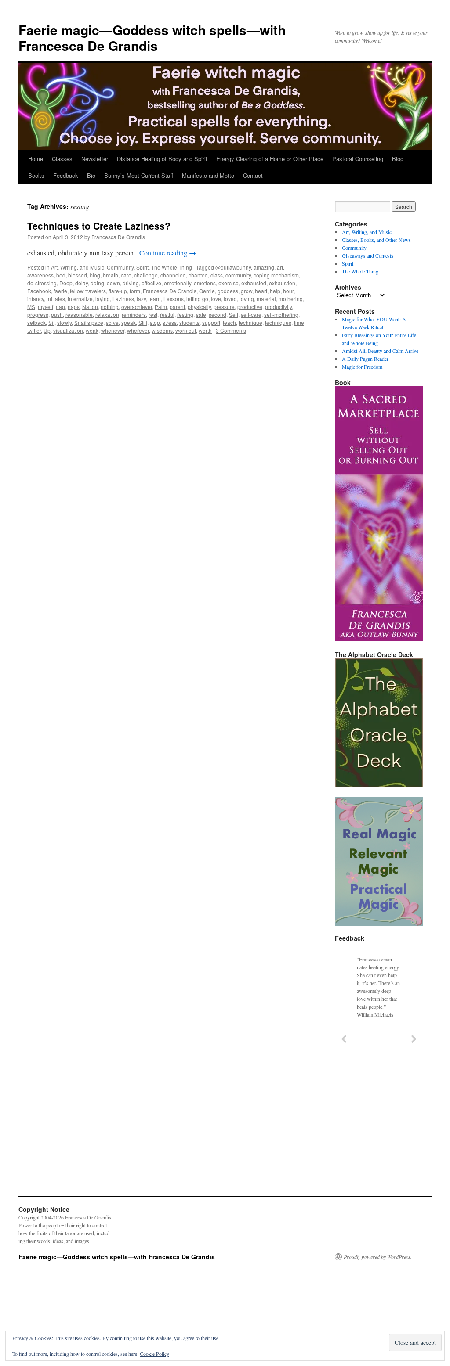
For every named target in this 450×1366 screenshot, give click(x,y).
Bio (91, 175)
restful (167, 314)
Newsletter (94, 159)
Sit (51, 322)
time (299, 322)
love (216, 298)
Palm (161, 306)
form (135, 291)
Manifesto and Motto (208, 175)
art (280, 267)
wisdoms (162, 330)
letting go (197, 298)
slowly (64, 322)
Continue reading (167, 252)
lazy (141, 298)
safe (201, 314)
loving (247, 298)
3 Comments (231, 330)
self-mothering (281, 314)
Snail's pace (88, 322)
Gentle (207, 291)
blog (95, 275)
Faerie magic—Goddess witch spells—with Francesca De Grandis (152, 37)
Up (47, 330)
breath (110, 275)
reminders (134, 314)
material (266, 298)
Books (36, 175)
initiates (56, 298)
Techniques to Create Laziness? (99, 225)
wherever (138, 330)
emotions (205, 283)
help (275, 291)
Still (142, 322)
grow (246, 291)
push (57, 314)
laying (102, 298)
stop (155, 322)
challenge (146, 275)
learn (155, 298)
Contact (253, 175)
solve (112, 322)
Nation (90, 306)
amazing (264, 267)
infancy (35, 298)
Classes (62, 159)
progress (37, 314)
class (216, 275)
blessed (77, 275)
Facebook (39, 291)
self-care (251, 314)
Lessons (173, 298)
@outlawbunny (233, 267)
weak (92, 330)
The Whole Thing (171, 267)
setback (36, 322)
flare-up (118, 291)
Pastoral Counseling (357, 159)
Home (35, 159)
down (113, 283)
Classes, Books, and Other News (376, 239)
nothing (110, 306)
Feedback (65, 175)
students (189, 322)
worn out (185, 330)
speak (128, 322)
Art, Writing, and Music (77, 267)
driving (131, 283)
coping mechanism (276, 275)
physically (199, 306)
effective (151, 283)
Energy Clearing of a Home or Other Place (269, 159)
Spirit (142, 267)
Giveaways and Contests (367, 255)
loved (230, 298)
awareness (40, 275)
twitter (34, 330)
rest (153, 314)
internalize (80, 298)
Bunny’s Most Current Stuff (138, 175)
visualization (68, 330)
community (238, 275)
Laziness (123, 298)
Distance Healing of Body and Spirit (162, 159)
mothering (291, 298)
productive (249, 306)
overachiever (136, 306)
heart (261, 291)
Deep (66, 283)
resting (185, 314)
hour (288, 291)
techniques (278, 322)
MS (31, 306)
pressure (224, 306)
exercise (228, 283)
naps (74, 306)
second (217, 314)
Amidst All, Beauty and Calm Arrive (380, 350)
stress (170, 322)
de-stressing (42, 283)
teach (229, 322)
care (126, 275)
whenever (112, 330)
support (211, 322)
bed (60, 275)
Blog (397, 159)
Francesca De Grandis (118, 237)
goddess (228, 291)
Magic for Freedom (362, 366)
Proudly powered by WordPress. (378, 1256)
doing (97, 283)
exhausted (253, 283)
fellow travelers (88, 291)
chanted (198, 275)
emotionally (177, 283)
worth (205, 330)
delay (81, 283)
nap (60, 306)
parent (177, 306)
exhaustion (282, 283)
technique (250, 322)
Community (120, 267)
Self (233, 314)
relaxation (107, 314)
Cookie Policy (154, 1353)
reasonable (79, 314)
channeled (173, 275)
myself (45, 306)
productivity (278, 306)
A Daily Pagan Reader (365, 358)
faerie (60, 291)
